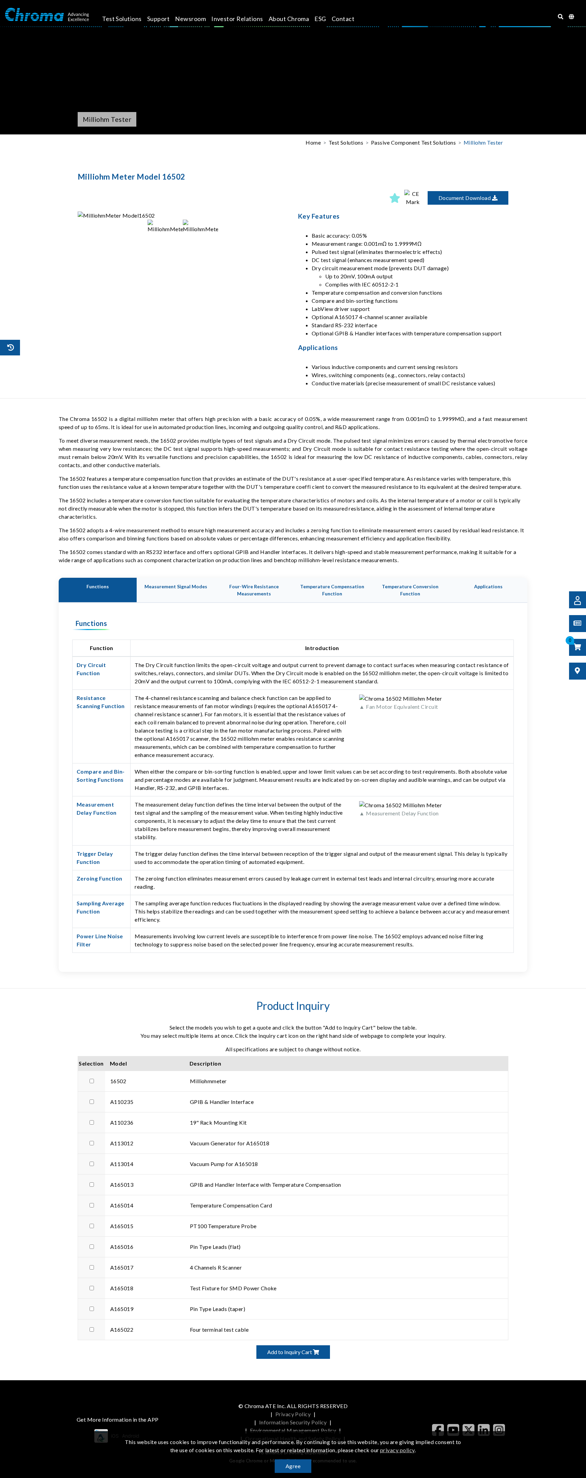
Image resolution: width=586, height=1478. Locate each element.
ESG (320, 18)
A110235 (121, 1101)
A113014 (121, 1164)
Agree (293, 1466)
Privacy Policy (293, 1414)
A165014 (121, 1205)
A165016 (121, 1246)
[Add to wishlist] (394, 197)
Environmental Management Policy (293, 1430)
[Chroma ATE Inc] (47, 14)
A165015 (121, 1226)
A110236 (121, 1122)
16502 (118, 1081)
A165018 (121, 1288)
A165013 (121, 1184)
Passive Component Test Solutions (413, 142)
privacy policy (397, 1450)
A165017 (121, 1267)
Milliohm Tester (483, 142)
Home (313, 142)
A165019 (121, 1309)
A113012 (121, 1143)
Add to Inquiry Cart (290, 1352)
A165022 (121, 1329)
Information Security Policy (293, 1422)
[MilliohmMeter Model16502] (183, 215)
